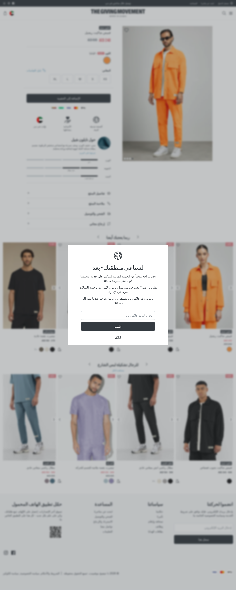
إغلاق (118, 337)
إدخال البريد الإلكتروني (139, 315)
